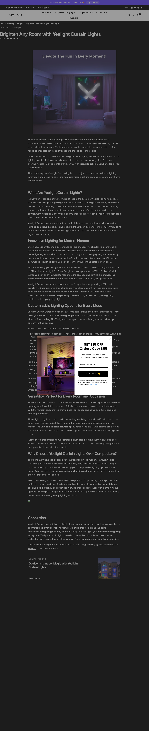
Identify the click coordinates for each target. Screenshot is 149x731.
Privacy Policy (94, 384)
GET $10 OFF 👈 (93, 373)
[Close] (109, 339)
